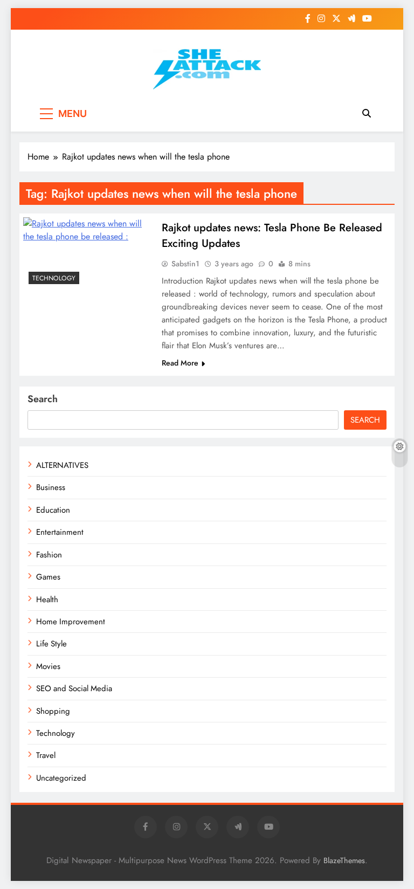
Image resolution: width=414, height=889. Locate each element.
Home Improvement (70, 622)
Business (50, 487)
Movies (48, 666)
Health (47, 599)
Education (53, 510)
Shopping (53, 711)
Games (48, 577)
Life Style (51, 644)
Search (42, 399)
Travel (46, 755)
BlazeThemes (344, 860)
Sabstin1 (185, 263)
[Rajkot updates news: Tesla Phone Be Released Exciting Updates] (87, 253)
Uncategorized (61, 778)
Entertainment (60, 532)
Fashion (49, 555)
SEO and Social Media (74, 688)
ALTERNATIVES (62, 465)
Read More (180, 362)
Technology (53, 278)
